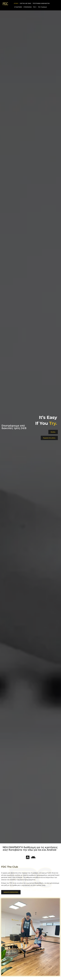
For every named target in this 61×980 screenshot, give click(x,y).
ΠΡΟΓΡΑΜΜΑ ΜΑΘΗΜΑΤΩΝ (41, 3)
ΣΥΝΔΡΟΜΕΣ (18, 7)
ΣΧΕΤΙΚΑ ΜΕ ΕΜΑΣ (25, 3)
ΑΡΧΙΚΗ (16, 3)
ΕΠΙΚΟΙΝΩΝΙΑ (28, 7)
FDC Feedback (42, 7)
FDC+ (35, 7)
